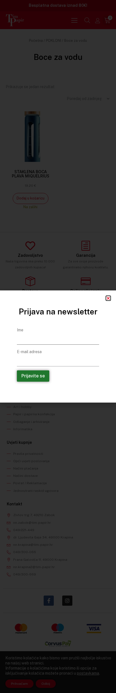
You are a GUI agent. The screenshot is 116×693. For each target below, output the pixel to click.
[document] (58, 346)
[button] (108, 298)
